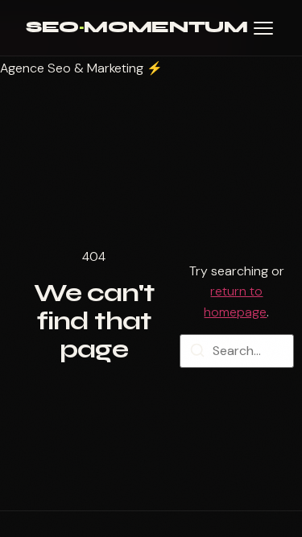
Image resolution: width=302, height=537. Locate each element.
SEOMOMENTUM (136, 27)
